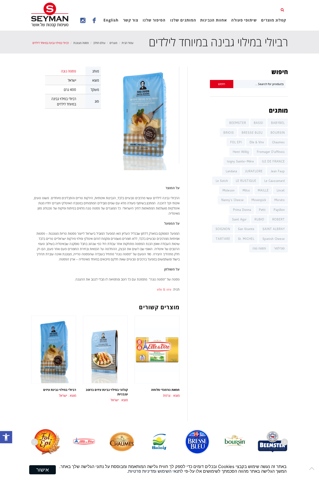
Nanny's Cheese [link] (232, 200)
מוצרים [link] (113, 43)
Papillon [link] (279, 210)
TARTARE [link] (223, 239)
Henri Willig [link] (241, 152)
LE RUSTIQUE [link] (246, 181)
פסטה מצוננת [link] (81, 43)
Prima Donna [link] (242, 210)
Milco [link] (246, 190)
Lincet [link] (280, 190)
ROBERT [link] (278, 219)
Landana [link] (231, 171)
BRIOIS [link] (228, 132)
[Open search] (283, 10)
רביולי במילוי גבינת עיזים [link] (59, 390)
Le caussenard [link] (274, 181)
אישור (42, 470)
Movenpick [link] (258, 200)
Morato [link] (279, 200)
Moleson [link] (228, 190)
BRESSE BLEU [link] (251, 132)
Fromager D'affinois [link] (271, 152)
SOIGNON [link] (222, 229)
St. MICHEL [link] (246, 239)
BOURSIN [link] (277, 132)
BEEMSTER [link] (237, 123)
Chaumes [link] (278, 142)
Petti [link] (262, 210)
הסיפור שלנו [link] (154, 20)
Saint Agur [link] (239, 219)
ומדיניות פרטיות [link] (142, 471)
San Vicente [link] (246, 229)
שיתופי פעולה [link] (244, 20)
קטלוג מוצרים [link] (273, 20)
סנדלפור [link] (279, 248)
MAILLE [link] (263, 190)
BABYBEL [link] (278, 123)
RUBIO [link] (259, 219)
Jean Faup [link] (277, 171)
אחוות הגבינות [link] (213, 20)
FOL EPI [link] (236, 142)
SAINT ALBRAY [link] (273, 229)
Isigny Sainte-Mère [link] (240, 161)
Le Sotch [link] (222, 181)
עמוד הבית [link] (127, 43)
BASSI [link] (258, 123)
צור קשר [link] (130, 20)
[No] (313, 468)
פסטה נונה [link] (68, 71)
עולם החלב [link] (99, 43)
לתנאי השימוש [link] (170, 471)
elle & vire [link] (164, 289)
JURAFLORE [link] (253, 171)
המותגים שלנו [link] (183, 20)
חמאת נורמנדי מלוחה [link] (165, 390)
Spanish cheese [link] (273, 239)
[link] (6, 437)
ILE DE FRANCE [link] (273, 161)
